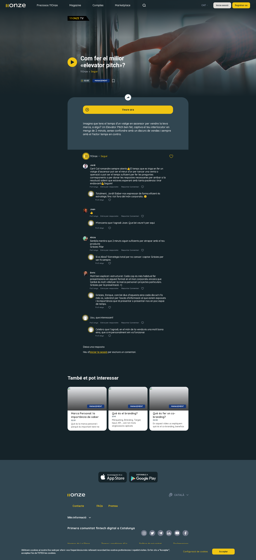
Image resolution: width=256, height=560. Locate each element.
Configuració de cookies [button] (195, 551)
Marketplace (122, 5)
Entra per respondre (109, 187)
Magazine (75, 5)
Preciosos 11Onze (47, 5)
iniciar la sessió (98, 352)
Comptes (98, 5)
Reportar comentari (130, 187)
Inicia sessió (222, 5)
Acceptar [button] (223, 551)
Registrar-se (241, 5)
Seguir (94, 71)
